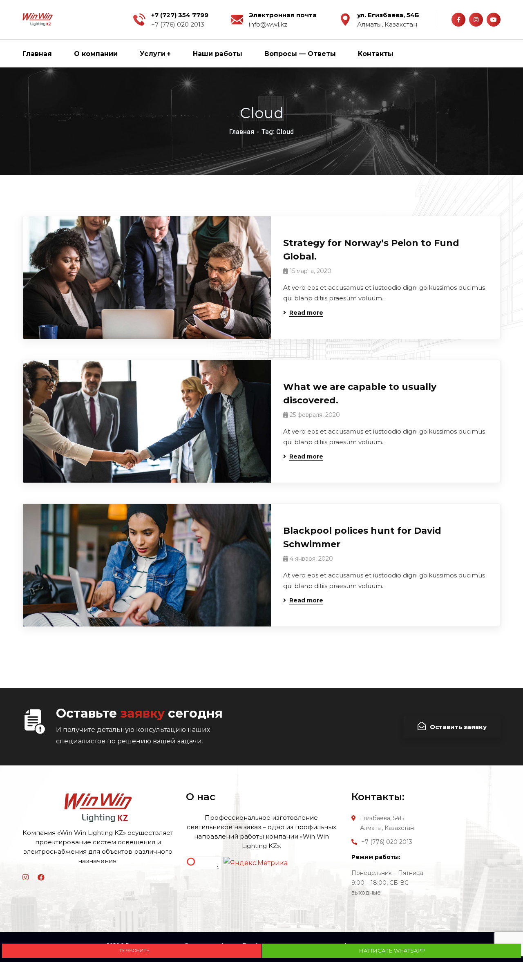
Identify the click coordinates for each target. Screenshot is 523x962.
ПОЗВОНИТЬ (132, 950)
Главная (241, 132)
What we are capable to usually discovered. (359, 393)
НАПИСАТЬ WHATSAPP (392, 950)
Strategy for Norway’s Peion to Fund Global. (371, 249)
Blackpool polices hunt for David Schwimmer (362, 537)
